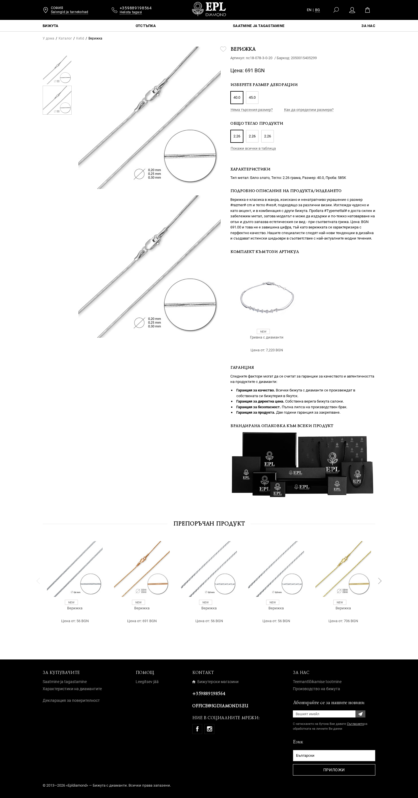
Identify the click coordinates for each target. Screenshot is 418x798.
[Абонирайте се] (360, 713)
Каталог (65, 38)
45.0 (252, 97)
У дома (48, 38)
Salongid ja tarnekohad (69, 12)
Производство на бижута (316, 688)
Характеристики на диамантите (72, 688)
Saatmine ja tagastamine (258, 26)
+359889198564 (208, 693)
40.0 (236, 97)
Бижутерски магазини (218, 681)
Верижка (74, 608)
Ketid (80, 38)
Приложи (334, 770)
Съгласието (355, 724)
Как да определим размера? (309, 110)
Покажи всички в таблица (253, 148)
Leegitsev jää (147, 681)
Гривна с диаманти (267, 337)
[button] (38, 581)
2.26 (236, 136)
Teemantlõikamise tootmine (317, 681)
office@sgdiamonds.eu (220, 706)
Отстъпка (146, 26)
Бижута (51, 26)
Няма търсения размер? (252, 110)
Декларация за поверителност (71, 700)
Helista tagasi (131, 12)
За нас (368, 26)
